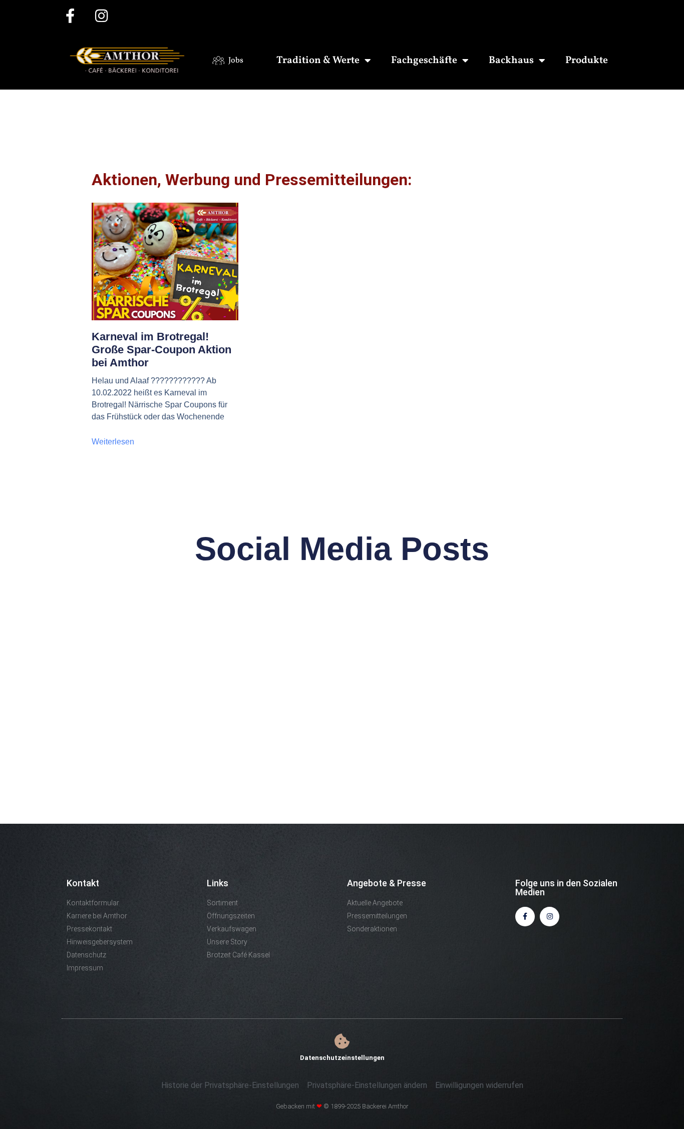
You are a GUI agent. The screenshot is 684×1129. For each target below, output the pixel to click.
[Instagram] (549, 916)
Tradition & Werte (318, 61)
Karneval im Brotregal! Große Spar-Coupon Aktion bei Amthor (161, 349)
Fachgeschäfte (424, 61)
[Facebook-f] (525, 916)
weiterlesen (113, 441)
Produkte (586, 61)
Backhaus (511, 61)
